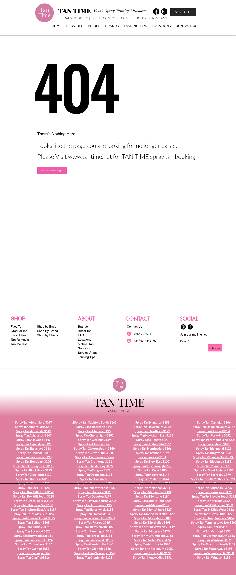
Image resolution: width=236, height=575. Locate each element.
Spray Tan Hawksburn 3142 (152, 427)
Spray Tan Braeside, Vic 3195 (33, 501)
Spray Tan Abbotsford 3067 (33, 422)
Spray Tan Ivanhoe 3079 (152, 453)
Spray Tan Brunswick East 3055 (33, 518)
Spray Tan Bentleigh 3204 (33, 461)
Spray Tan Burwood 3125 (33, 531)
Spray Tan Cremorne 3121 (94, 461)
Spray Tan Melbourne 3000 (152, 492)
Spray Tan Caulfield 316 (34, 557)
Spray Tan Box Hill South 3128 (33, 496)
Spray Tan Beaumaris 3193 (33, 457)
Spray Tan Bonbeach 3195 (33, 479)
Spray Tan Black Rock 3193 (33, 470)
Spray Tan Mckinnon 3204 (152, 488)
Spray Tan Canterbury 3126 (33, 544)
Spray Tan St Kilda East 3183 (214, 505)
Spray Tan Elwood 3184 (94, 514)
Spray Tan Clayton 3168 (94, 444)
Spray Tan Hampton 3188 (152, 422)
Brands (83, 326)
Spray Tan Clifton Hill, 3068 (94, 453)
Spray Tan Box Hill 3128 (33, 488)
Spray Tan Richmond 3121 (213, 448)
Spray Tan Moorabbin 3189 (152, 518)
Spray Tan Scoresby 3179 (214, 474)
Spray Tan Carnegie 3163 (33, 553)
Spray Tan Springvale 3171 (214, 492)
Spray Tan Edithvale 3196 (94, 505)
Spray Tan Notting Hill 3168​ (152, 553)
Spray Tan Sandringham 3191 (213, 470)
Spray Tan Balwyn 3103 (33, 453)
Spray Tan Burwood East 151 (33, 535)
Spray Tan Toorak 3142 (213, 527)
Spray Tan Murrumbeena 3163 (152, 535)
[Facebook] (156, 11)
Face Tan (17, 326)
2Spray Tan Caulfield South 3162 (94, 422)
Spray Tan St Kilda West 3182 (214, 509)
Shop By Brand (47, 331)
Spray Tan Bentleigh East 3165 (33, 466)
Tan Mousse (19, 344)
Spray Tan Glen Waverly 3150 (94, 553)
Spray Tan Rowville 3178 (213, 466)
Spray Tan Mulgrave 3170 (152, 531)
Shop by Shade (48, 335)
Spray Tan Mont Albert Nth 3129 (152, 514)
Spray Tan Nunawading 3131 (152, 557)
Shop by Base (46, 326)
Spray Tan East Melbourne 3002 (94, 501)
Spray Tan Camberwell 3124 (34, 540)
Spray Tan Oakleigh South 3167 (214, 427)
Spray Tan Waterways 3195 (213, 548)
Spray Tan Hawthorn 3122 (152, 431)
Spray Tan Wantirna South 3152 (213, 544)
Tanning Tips (86, 357)
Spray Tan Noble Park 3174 (152, 540)
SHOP (18, 319)
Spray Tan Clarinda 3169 (94, 440)
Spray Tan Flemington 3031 (94, 531)
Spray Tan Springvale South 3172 (213, 496)
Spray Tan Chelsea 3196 (94, 431)
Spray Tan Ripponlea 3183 (213, 461)
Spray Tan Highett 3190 (152, 440)
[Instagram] (164, 11)
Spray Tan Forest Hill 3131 (94, 535)
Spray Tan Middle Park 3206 (152, 501)
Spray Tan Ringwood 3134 (213, 453)
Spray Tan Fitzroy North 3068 (94, 527)
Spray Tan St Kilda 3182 (214, 501)
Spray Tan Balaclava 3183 (33, 448)
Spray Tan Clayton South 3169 (94, 448)
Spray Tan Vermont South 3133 (214, 535)
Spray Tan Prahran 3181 (214, 444)
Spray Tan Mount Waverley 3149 (152, 527)
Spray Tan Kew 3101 (152, 457)
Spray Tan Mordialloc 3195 (152, 522)
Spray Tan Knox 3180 (152, 470)
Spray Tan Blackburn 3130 (33, 474)
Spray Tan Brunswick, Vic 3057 (33, 514)
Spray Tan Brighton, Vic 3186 (33, 505)
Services (84, 348)
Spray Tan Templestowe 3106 (214, 518)
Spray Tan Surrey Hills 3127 (214, 514)
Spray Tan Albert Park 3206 (33, 427)
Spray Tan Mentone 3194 (152, 496)
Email (184, 341)
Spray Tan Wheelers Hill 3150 (213, 553)
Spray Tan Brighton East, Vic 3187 (33, 509)
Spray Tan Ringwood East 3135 (213, 457)
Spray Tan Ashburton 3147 (33, 435)
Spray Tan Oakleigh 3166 (214, 422)
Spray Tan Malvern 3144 (152, 479)
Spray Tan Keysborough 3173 (152, 466)
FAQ (81, 335)
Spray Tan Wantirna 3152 (214, 540)
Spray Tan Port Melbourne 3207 (213, 440)
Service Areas (87, 352)
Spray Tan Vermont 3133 (213, 531)
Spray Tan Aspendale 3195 (33, 444)
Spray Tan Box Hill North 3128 (33, 492)
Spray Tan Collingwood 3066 (94, 457)
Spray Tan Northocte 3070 (152, 544)
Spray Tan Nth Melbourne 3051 (152, 548)
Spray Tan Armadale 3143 (33, 431)
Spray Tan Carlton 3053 (33, 548)
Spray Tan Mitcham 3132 (152, 505)
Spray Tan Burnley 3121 (33, 527)
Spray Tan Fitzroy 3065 (94, 522)
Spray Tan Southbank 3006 (214, 488)
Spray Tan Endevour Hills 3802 (94, 518)
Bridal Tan (85, 331)
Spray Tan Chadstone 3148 (94, 427)
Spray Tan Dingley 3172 (94, 470)
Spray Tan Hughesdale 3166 (152, 444)
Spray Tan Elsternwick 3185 (94, 509)
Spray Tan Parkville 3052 (214, 435)
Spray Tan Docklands (94, 479)
